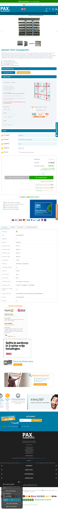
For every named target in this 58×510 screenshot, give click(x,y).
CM (8, 109)
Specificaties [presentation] (4, 227)
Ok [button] (12, 499)
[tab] (4, 227)
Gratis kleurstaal (9, 72)
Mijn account (55, 5)
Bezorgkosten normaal (48, 168)
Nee (20, 148)
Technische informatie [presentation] (31, 227)
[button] (12, 506)
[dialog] (12, 494)
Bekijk (17, 209)
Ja (34, 110)
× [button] (20, 481)
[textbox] (27, 13)
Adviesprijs (37, 159)
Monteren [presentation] (20, 227)
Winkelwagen (52, 8)
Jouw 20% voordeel (39, 166)
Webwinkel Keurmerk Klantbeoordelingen (28, 463)
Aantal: (39, 174)
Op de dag (6, 82)
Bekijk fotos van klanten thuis (40, 458)
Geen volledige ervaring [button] (12, 503)
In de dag (13, 82)
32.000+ (26, 491)
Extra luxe (6, 152)
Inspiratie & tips (47, 5)
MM (5, 109)
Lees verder (8, 487)
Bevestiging (6, 135)
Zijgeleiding (6, 143)
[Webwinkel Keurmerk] (22, 10)
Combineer (39, 190)
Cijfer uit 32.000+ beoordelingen (34, 5)
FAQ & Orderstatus (4, 3)
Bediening (6, 139)
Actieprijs (36, 162)
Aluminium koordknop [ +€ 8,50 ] (27, 152)
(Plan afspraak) (36, 1)
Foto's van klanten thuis (22, 3)
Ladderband (6, 148)
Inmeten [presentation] (12, 227)
